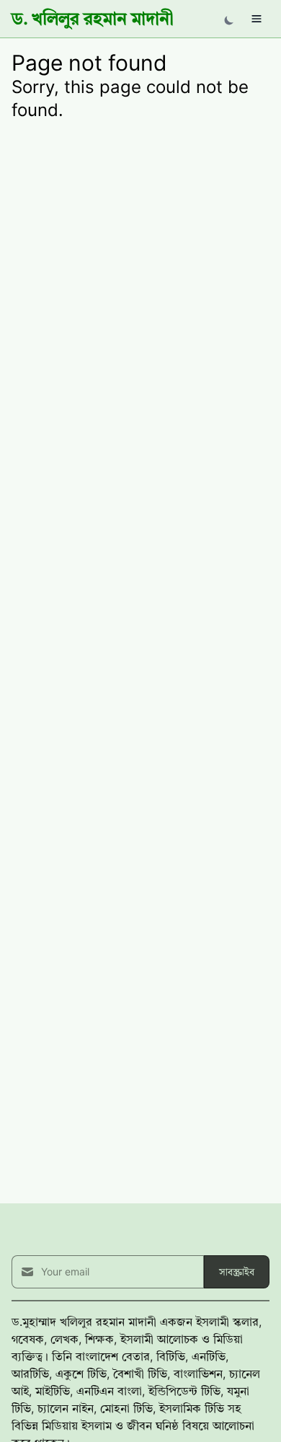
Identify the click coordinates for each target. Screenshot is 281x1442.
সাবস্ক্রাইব (236, 1271)
